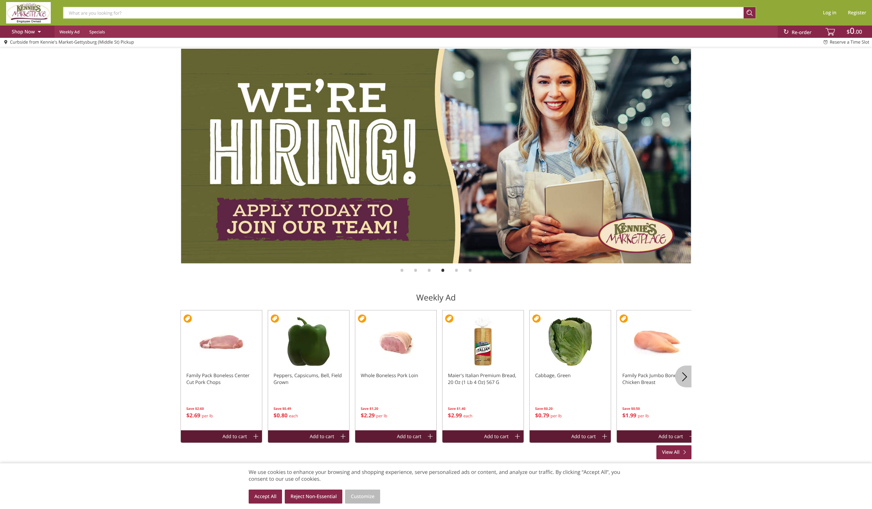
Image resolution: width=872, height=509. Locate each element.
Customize (363, 496)
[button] (221, 370)
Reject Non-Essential (314, 496)
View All (671, 452)
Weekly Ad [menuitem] (69, 32)
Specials (97, 32)
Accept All (265, 496)
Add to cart (234, 436)
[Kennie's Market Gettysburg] (28, 12)
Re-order (801, 32)
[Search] (750, 12)
